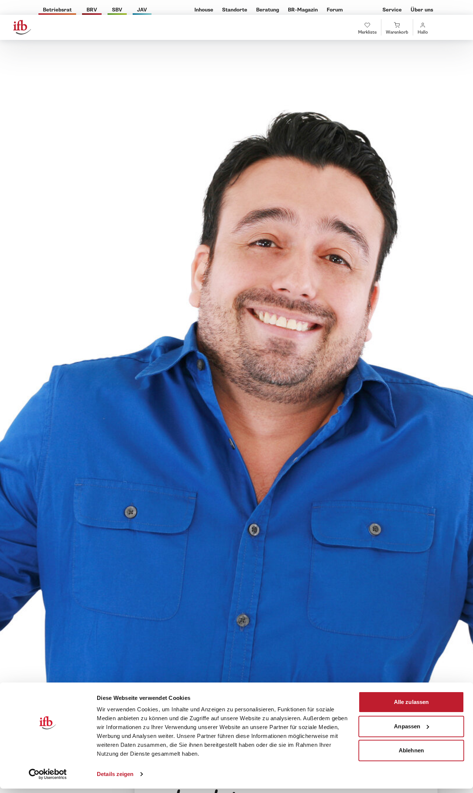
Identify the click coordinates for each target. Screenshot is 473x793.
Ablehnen (411, 750)
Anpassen (407, 726)
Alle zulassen (411, 702)
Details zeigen (115, 774)
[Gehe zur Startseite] (22, 27)
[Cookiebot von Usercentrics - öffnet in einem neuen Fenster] (48, 774)
